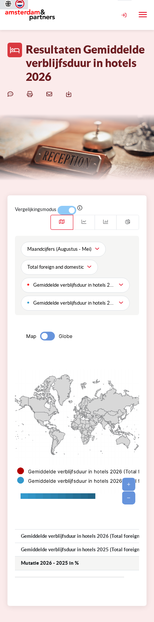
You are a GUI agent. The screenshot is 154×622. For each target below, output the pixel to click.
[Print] (31, 93)
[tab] (61, 222)
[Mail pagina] (50, 93)
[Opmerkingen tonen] (11, 93)
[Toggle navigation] (143, 14)
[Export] (70, 93)
